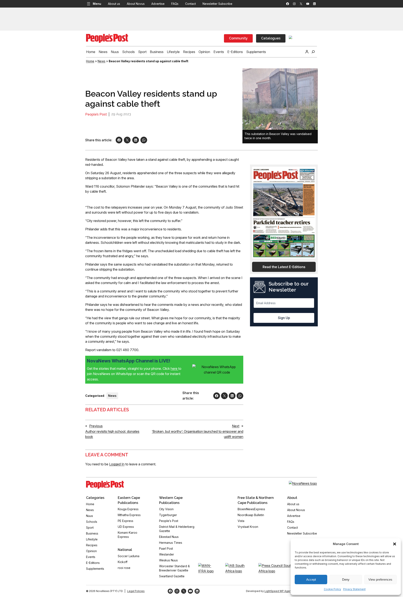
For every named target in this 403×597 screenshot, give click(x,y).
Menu (97, 3)
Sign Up (284, 318)
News (101, 61)
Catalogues (270, 38)
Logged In (116, 464)
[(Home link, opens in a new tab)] (105, 485)
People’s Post (96, 114)
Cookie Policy (332, 589)
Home (90, 61)
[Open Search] (313, 52)
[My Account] (306, 51)
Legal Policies (136, 591)
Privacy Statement (354, 589)
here (174, 368)
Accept (311, 579)
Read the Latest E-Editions (284, 267)
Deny (345, 579)
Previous (96, 426)
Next (235, 426)
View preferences (380, 579)
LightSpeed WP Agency (279, 591)
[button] (395, 544)
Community (238, 38)
